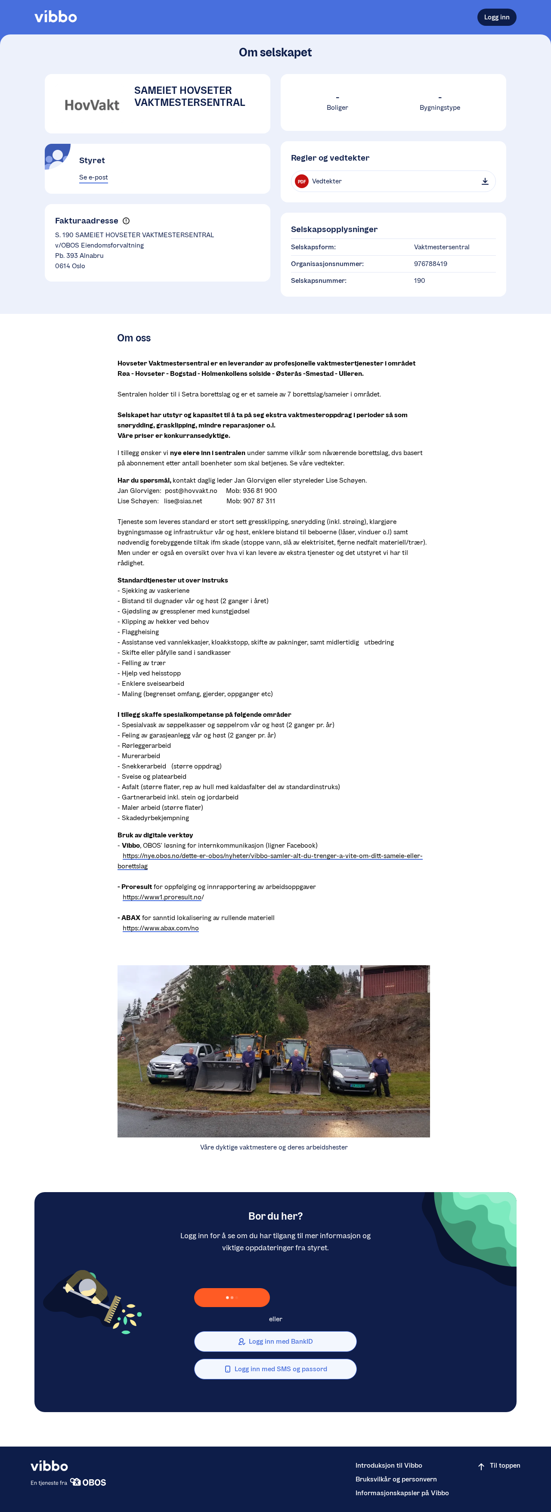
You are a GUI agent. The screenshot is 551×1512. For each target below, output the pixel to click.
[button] (126, 221)
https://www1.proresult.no (162, 897)
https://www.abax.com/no (161, 928)
